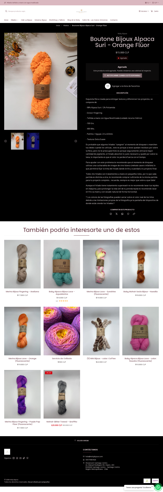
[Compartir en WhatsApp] (122, 214)
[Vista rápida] (36, 264)
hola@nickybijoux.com (94, 456)
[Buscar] (6, 11)
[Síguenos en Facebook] (17, 458)
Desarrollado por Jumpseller (39, 482)
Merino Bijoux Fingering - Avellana (22, 291)
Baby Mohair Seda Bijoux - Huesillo (141, 291)
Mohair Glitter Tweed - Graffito (62, 421)
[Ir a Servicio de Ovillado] (62, 331)
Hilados (66, 25)
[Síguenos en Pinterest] (27, 458)
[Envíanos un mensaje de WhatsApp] (158, 487)
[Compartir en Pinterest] (128, 214)
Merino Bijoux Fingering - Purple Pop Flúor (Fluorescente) (22, 423)
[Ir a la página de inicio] (81, 11)
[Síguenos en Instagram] (13, 458)
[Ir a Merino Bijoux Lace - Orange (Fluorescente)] (22, 331)
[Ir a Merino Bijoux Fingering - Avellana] (22, 264)
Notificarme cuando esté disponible (123, 75)
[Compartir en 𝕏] (117, 214)
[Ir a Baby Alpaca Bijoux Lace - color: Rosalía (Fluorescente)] (140, 331)
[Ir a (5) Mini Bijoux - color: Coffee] (101, 331)
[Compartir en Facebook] (111, 214)
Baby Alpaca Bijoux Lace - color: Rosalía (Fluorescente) (140, 359)
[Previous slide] (6, 141)
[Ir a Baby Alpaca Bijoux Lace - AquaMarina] (62, 264)
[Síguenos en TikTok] (24, 458)
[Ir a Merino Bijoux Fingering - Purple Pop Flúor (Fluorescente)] (22, 394)
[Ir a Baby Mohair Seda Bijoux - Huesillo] (140, 264)
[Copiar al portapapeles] (134, 214)
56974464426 (91, 460)
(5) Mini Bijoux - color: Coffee (101, 358)
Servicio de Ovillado (62, 358)
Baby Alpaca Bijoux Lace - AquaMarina (62, 292)
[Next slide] (75, 141)
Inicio (58, 25)
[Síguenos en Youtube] (20, 458)
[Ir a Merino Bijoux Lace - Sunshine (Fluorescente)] (101, 264)
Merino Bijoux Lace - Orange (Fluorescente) (22, 359)
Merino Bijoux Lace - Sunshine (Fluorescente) (101, 292)
